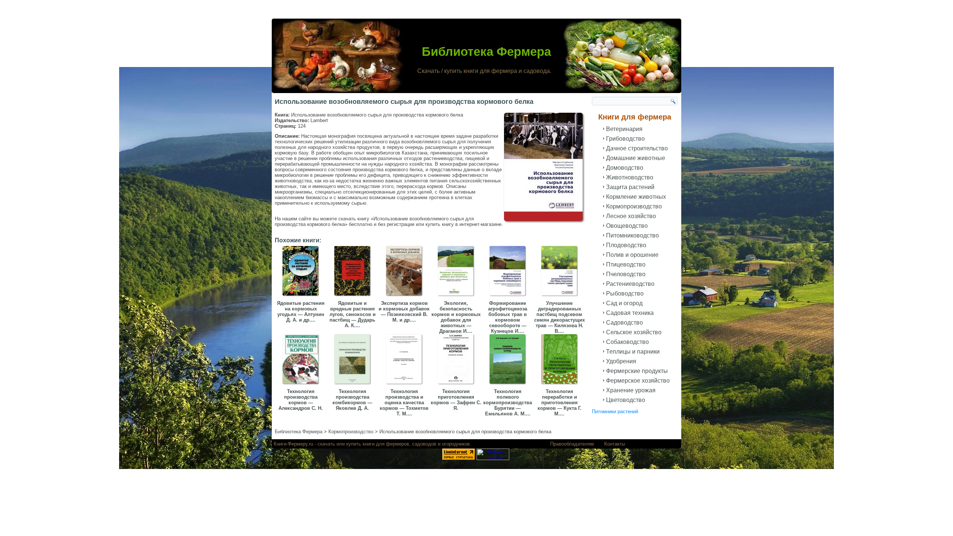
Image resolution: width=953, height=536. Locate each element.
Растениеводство (630, 284)
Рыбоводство (625, 293)
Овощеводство (627, 226)
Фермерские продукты (637, 371)
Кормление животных (636, 197)
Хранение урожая (631, 390)
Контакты (614, 444)
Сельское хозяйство (634, 332)
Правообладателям (572, 444)
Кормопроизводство (634, 206)
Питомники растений (615, 411)
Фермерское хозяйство (638, 380)
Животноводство (629, 177)
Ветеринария (624, 129)
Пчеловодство (626, 274)
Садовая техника (630, 313)
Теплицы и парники (633, 351)
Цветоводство (625, 400)
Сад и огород (624, 303)
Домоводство (624, 168)
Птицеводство (626, 264)
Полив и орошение (632, 255)
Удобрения (621, 361)
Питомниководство (632, 235)
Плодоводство (626, 245)
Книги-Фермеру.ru (293, 444)
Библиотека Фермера (486, 51)
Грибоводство (625, 138)
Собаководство (627, 342)
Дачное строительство (637, 148)
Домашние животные (635, 158)
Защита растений (630, 187)
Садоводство (624, 322)
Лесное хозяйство (631, 216)
